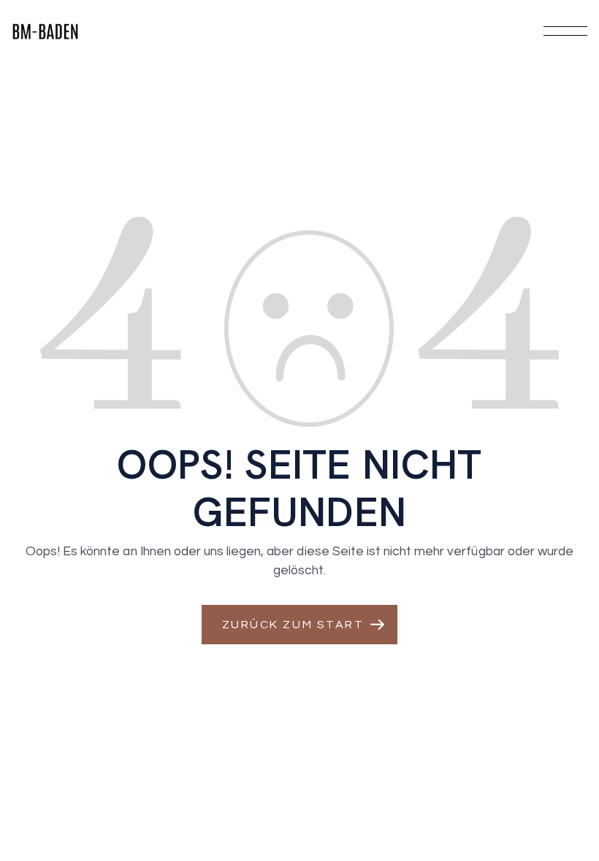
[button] (300, 624)
